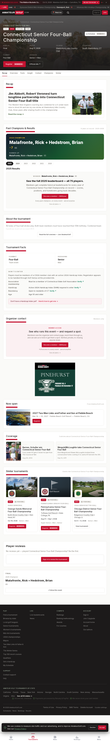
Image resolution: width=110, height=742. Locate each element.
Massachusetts (98, 692)
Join (105, 12)
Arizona (40, 692)
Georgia (48, 692)
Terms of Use (48, 707)
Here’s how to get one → (48, 301)
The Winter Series (10, 651)
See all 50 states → (24, 696)
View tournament (82, 526)
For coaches (61, 626)
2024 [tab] (18, 164)
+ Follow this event (55, 590)
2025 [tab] (10, 164)
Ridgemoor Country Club (84, 515)
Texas (22, 692)
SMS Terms (73, 707)
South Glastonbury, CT (92, 48)
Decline (93, 727)
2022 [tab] (34, 164)
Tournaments (14, 22)
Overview (14, 73)
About (85, 626)
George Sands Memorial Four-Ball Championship (20, 510)
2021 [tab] (42, 164)
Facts (22, 73)
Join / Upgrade (89, 618)
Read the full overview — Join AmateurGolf (55, 234)
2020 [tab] (50, 164)
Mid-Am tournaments (11, 633)
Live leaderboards (37, 615)
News (32, 618)
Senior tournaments (11, 626)
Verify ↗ (80, 282)
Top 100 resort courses (12, 654)
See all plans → (55, 204)
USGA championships (11, 637)
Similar (58, 73)
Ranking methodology (65, 618)
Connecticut (24, 22)
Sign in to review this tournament (55, 559)
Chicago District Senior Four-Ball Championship (88, 510)
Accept (102, 727)
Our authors (87, 630)
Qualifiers (7, 658)
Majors (6, 641)
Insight (30, 73)
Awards (59, 622)
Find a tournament (10, 615)
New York (31, 692)
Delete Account (86, 707)
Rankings (60, 615)
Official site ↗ (34, 64)
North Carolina (59, 692)
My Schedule (8, 665)
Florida (15, 692)
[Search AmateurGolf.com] (68, 12)
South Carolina (72, 692)
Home (5, 22)
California (7, 692)
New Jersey (85, 692)
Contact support (9, 675)
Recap (4, 73)
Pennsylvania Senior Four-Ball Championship (53, 508)
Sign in (96, 12)
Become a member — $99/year (55, 196)
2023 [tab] (26, 164)
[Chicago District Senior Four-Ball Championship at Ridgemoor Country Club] (88, 488)
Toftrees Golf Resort (49, 513)
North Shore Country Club (18, 515)
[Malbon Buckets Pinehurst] (55, 379)
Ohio (13, 696)
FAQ (4, 678)
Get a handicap (9, 662)
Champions (48, 73)
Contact (38, 73)
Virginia (6, 696)
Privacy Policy (61, 707)
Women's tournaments (12, 630)
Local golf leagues (10, 622)
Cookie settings (101, 707)
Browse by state (9, 618)
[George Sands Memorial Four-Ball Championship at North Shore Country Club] (21, 488)
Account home (89, 622)
